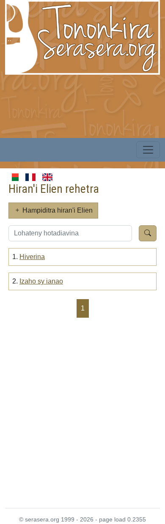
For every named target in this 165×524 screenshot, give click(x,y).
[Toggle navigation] (148, 149)
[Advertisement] (82, 412)
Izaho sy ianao (41, 281)
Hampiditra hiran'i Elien (57, 210)
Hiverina (32, 256)
